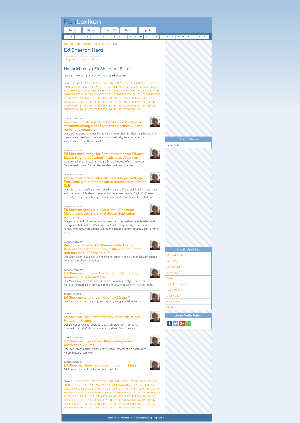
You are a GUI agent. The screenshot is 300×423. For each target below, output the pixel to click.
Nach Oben (113, 417)
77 (130, 90)
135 (95, 102)
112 (76, 98)
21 (128, 83)
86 (65, 94)
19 (121, 83)
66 (92, 90)
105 (138, 94)
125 (139, 98)
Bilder (95, 59)
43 (110, 87)
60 (72, 90)
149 (71, 105)
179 (124, 109)
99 (110, 94)
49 (130, 87)
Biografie (70, 59)
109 (158, 94)
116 (95, 98)
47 (123, 87)
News (72, 30)
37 (89, 87)
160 (124, 105)
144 (139, 102)
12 (97, 83)
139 (114, 102)
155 (100, 105)
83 (151, 90)
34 (79, 87)
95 (96, 94)
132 (80, 102)
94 (92, 94)
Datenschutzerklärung (141, 417)
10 (90, 83)
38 (92, 87)
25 (142, 83)
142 (129, 102)
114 (85, 98)
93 (89, 94)
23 (135, 83)
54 (147, 87)
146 (148, 102)
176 (110, 109)
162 (134, 105)
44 (113, 87)
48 (127, 87)
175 (105, 109)
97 (103, 94)
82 (147, 90)
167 (66, 109)
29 (156, 83)
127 (148, 98)
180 (129, 109)
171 (85, 109)
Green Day (173, 295)
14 (104, 83)
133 (85, 102)
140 (119, 102)
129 (66, 102)
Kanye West (173, 301)
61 (75, 90)
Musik (91, 30)
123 (129, 98)
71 (110, 90)
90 (79, 94)
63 (82, 90)
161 (129, 105)
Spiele (147, 30)
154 (95, 105)
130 (71, 102)
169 (76, 109)
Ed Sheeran (104, 43)
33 (75, 87)
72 (113, 90)
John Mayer (173, 261)
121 (119, 98)
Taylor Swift (173, 272)
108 (153, 94)
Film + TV (110, 30)
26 (145, 83)
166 (153, 105)
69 (103, 90)
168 (71, 109)
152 (85, 105)
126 (143, 98)
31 (68, 87)
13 (101, 83)
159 (119, 105)
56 (154, 87)
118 (105, 98)
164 (143, 105)
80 (141, 90)
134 (90, 102)
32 (72, 87)
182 (139, 109)
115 (90, 98)
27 (149, 83)
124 (134, 98)
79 (137, 90)
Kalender (125, 417)
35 (82, 87)
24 (138, 83)
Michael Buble (175, 255)
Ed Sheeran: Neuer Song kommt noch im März (100, 365)
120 (114, 98)
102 (124, 94)
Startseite (68, 43)
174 (100, 109)
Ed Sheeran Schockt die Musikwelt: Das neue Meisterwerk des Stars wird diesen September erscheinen (99, 213)
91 (82, 94)
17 (114, 83)
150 (76, 105)
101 (119, 94)
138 (110, 102)
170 (80, 109)
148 (66, 105)
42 (106, 87)
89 (75, 94)
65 (89, 90)
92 (86, 94)
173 (95, 109)
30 (65, 87)
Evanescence (174, 290)
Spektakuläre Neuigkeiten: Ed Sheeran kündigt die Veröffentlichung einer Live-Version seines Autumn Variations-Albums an (103, 126)
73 (116, 90)
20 (125, 83)
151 (80, 105)
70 (106, 90)
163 (139, 105)
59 (68, 90)
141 (124, 102)
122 (124, 98)
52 (141, 87)
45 (116, 87)
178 (119, 109)
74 (120, 90)
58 (65, 90)
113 (80, 98)
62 (79, 90)
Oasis (170, 278)
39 (96, 87)
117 (100, 98)
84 (154, 90)
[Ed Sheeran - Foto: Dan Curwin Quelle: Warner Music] (155, 122)
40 (99, 87)
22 (131, 83)
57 (158, 87)
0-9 (205, 36)
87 (68, 94)
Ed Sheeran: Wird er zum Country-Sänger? (97, 297)
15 (107, 83)
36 (86, 87)
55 (151, 87)
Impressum (159, 417)
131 (76, 102)
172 (90, 109)
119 (110, 98)
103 (129, 94)
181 (134, 109)
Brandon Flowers (177, 284)
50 (134, 87)
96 (99, 94)
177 (114, 109)
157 (110, 105)
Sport (128, 30)
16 (111, 83)
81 (144, 90)
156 (105, 105)
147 (153, 102)
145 (143, 102)
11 (94, 83)
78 (134, 90)
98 (106, 94)
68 (99, 90)
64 (86, 90)
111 (71, 98)
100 (114, 94)
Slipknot (171, 307)
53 (144, 87)
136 (100, 102)
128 (153, 98)
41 (103, 87)
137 (105, 102)
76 (127, 90)
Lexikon (82, 21)
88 (72, 94)
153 (90, 105)
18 (118, 83)
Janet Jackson (174, 266)
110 (66, 98)
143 (134, 102)
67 (96, 90)
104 (133, 94)
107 (148, 94)
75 (123, 90)
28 (152, 83)
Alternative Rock (89, 43)
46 (120, 87)
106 (143, 94)
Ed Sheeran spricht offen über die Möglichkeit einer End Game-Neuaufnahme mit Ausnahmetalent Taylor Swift (105, 182)
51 (137, 87)
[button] (169, 323)
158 (114, 105)
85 (158, 90)
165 (148, 105)
